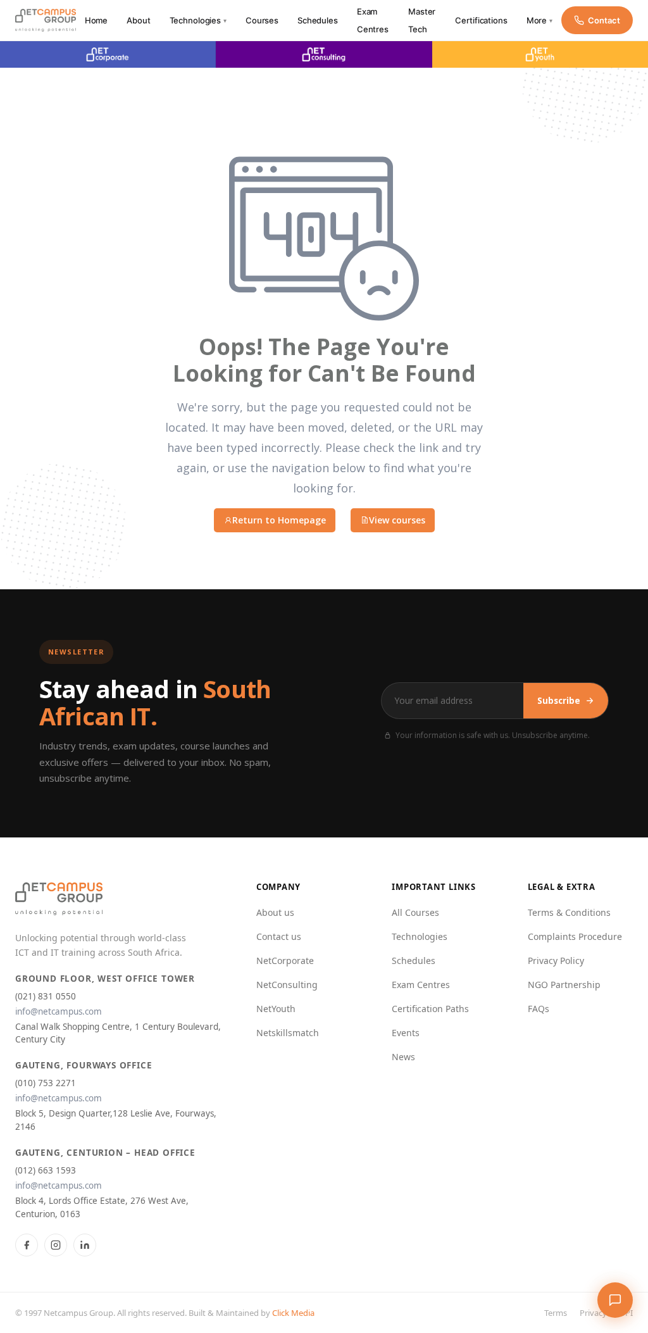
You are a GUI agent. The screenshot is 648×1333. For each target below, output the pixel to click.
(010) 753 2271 (45, 1083)
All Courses (415, 912)
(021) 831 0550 (45, 996)
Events (406, 1033)
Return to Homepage (279, 520)
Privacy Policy (556, 960)
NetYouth (276, 1009)
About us (275, 912)
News (403, 1057)
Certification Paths (430, 1009)
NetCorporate (285, 960)
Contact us (278, 936)
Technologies (198, 20)
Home (96, 20)
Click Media (293, 1312)
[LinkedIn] (84, 1245)
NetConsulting (287, 985)
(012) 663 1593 (45, 1170)
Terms (555, 1312)
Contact (604, 20)
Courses (262, 20)
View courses (397, 520)
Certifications (481, 20)
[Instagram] (55, 1245)
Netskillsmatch (287, 1033)
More (539, 20)
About (138, 20)
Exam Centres (421, 985)
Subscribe (558, 700)
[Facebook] (26, 1245)
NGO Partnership (564, 985)
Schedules (317, 20)
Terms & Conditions (569, 912)
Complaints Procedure (575, 936)
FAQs (538, 1009)
